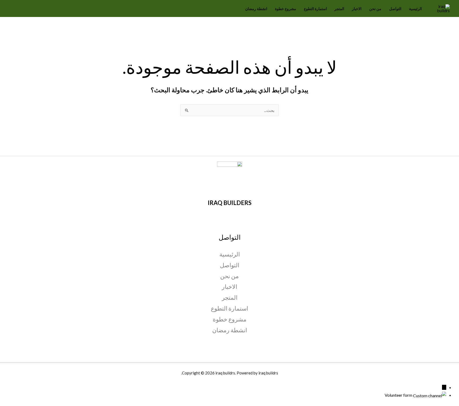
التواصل (395, 8)
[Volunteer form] (429, 395)
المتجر (339, 8)
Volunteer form (398, 395)
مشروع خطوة (285, 8)
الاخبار (357, 8)
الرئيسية (415, 8)
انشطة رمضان (256, 8)
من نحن (375, 8)
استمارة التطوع (315, 8)
